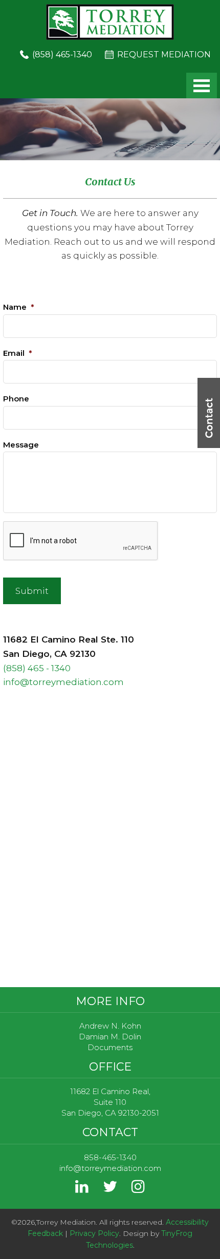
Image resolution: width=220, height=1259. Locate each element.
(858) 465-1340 (62, 54)
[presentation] (81, 541)
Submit (32, 591)
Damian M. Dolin (110, 1036)
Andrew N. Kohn (110, 1026)
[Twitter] (110, 1189)
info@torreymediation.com (63, 682)
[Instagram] (138, 1189)
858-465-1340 (110, 1157)
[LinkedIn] (82, 1189)
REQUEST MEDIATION (164, 54)
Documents (110, 1047)
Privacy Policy (94, 1233)
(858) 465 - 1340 (37, 668)
